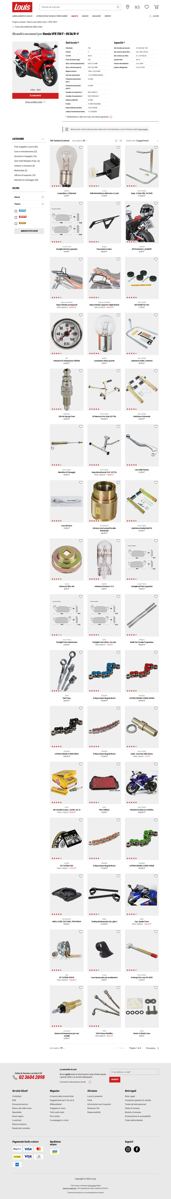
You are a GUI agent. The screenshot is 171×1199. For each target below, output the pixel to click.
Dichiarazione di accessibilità (138, 1116)
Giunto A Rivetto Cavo (141, 1033)
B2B (14, 1100)
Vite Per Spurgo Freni (67, 416)
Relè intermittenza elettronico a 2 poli (104, 193)
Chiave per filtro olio (66, 586)
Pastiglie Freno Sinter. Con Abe (104, 642)
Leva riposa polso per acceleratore (104, 977)
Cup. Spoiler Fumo (142, 922)
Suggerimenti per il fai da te (62, 1100)
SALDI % (23, 217)
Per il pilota (55, 1116)
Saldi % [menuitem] (74, 16)
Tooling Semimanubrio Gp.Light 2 (104, 922)
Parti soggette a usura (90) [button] (26, 147)
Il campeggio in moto (59, 1120)
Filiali (89, 1100)
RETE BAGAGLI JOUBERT (142, 249)
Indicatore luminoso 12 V (104, 586)
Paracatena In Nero (104, 249)
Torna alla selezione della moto (28, 27)
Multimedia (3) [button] (20, 170)
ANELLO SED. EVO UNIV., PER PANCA (66, 922)
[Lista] (120, 140)
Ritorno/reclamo (19, 1124)
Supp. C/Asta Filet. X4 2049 (141, 193)
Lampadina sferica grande (104, 361)
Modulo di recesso (133, 1112)
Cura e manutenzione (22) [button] (25, 151)
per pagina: (77, 140)
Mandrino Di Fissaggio (66, 472)
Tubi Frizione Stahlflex (104, 1033)
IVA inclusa (92, 1186)
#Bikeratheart (56, 1104)
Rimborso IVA (93, 1108)
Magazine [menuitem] (96, 16)
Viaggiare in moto (57, 1108)
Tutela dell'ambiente (134, 1120)
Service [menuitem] (108, 16)
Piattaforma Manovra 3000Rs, (142, 810)
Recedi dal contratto (21, 1128)
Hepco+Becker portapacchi (66, 305)
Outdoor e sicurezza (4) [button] (24, 166)
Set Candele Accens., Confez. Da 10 (66, 810)
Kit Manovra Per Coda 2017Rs (104, 416)
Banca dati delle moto (22, 1108)
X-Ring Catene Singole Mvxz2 (104, 698)
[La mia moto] (137, 7)
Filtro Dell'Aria (104, 810)
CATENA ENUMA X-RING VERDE (141, 866)
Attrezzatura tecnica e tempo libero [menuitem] (51, 16)
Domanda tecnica (20, 1104)
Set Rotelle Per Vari (141, 305)
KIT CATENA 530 (66, 866)
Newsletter (17, 1112)
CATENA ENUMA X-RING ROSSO (141, 698)
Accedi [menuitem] (156, 16)
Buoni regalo (17, 1116)
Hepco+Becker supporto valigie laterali (104, 305)
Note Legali (130, 1096)
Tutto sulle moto (57, 1112)
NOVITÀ (23, 211)
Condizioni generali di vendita (138, 1100)
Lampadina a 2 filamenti (66, 193)
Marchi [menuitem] (85, 16)
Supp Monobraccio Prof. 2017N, (104, 472)
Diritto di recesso (132, 1108)
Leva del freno (66, 526)
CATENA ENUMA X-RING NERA (67, 754)
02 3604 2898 (31, 1077)
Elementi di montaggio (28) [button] (26, 180)
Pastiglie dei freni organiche (66, 249)
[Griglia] (116, 140)
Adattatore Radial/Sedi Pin (141, 528)
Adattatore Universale (141, 416)
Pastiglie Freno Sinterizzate (66, 642)
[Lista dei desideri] (146, 7)
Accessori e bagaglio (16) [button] (25, 156)
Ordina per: (131, 140)
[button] (118, 7)
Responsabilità (94, 1112)
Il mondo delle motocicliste (61, 1096)
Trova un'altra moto (33, 102)
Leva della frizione (142, 470)
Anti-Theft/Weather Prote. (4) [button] (27, 161)
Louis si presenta (94, 1096)
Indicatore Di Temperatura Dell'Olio (66, 361)
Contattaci (16, 1096)
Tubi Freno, (66, 698)
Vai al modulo (143, 129)
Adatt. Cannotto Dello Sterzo (142, 754)
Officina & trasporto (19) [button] (25, 175)
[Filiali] (127, 7)
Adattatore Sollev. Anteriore (141, 361)
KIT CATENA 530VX (66, 977)
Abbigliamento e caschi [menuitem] (22, 16)
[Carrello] (156, 7)
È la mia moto (35, 96)
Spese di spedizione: (69, 1188)
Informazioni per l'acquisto (99, 1104)
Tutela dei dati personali (135, 1104)
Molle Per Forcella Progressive (141, 642)
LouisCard (16, 1120)
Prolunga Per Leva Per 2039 (142, 977)
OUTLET (23, 223)
